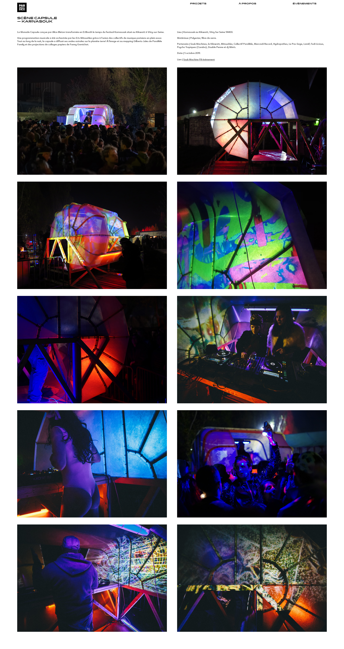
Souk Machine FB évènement (199, 59)
